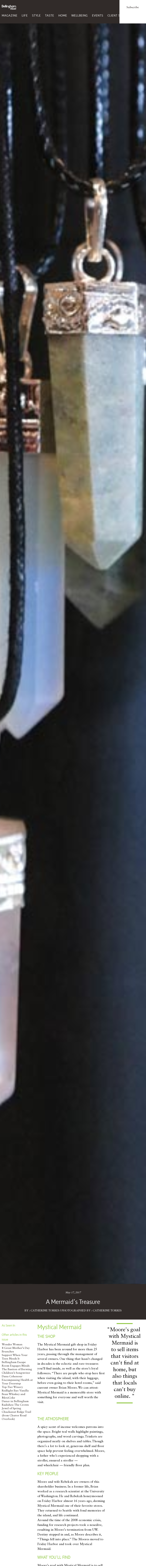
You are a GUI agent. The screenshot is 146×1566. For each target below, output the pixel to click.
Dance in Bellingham (15, 1401)
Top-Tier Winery (12, 1387)
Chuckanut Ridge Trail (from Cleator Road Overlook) (16, 1416)
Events (97, 15)
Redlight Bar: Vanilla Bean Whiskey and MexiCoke (15, 1394)
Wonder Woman (12, 1344)
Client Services (120, 15)
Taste (49, 15)
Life (25, 15)
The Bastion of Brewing (17, 1369)
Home (62, 15)
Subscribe (133, 7)
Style (36, 15)
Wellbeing (79, 15)
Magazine (9, 15)
